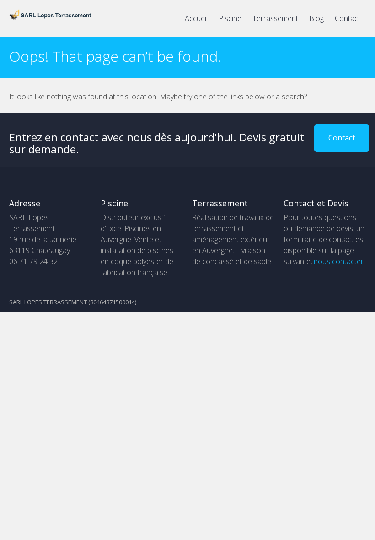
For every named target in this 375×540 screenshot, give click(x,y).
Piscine (230, 18)
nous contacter (339, 261)
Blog (316, 18)
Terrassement (275, 18)
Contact (347, 18)
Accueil (196, 18)
